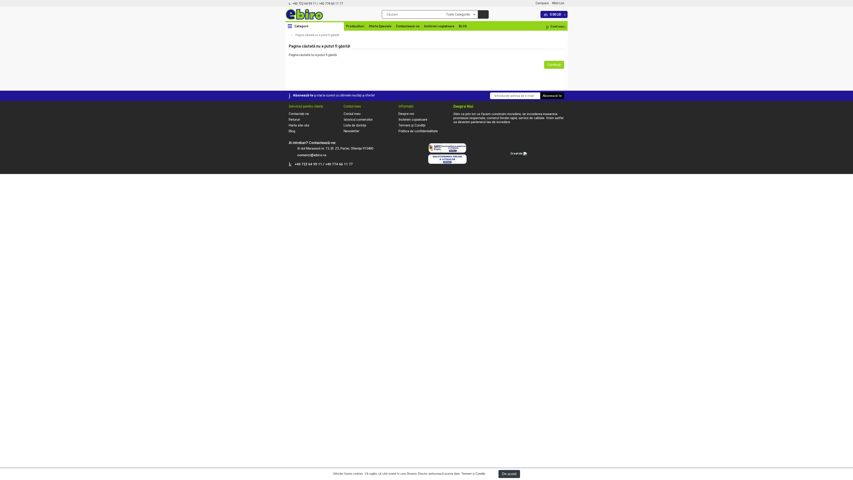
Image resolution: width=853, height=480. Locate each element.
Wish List (558, 3)
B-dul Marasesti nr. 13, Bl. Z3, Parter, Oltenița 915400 (335, 148)
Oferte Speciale (380, 26)
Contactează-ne (408, 26)
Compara (542, 3)
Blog (292, 131)
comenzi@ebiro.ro (311, 155)
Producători (355, 26)
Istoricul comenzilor (358, 120)
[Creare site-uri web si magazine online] (525, 154)
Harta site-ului (299, 125)
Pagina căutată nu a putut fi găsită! (317, 35)
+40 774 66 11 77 (331, 3)
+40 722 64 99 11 (304, 3)
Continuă (554, 65)
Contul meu (352, 114)
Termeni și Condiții (473, 473)
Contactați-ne (299, 114)
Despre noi (406, 114)
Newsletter (351, 131)
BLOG (463, 26)
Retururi (294, 120)
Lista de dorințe (355, 125)
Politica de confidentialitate (418, 131)
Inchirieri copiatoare (439, 26)
